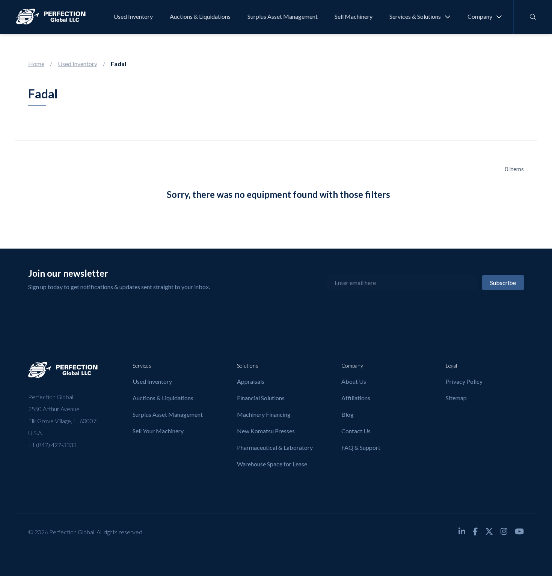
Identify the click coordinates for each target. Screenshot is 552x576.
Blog (347, 414)
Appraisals (250, 381)
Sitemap (456, 397)
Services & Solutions (415, 16)
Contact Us (356, 430)
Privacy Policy (464, 381)
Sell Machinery (354, 16)
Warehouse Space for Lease (272, 463)
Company (480, 16)
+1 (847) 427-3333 (52, 444)
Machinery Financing (264, 414)
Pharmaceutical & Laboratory (275, 447)
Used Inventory (133, 16)
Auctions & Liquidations (200, 16)
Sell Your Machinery (158, 430)
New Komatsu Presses (266, 430)
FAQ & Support (360, 447)
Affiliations (355, 397)
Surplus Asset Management (282, 16)
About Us (353, 381)
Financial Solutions (261, 397)
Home (36, 63)
